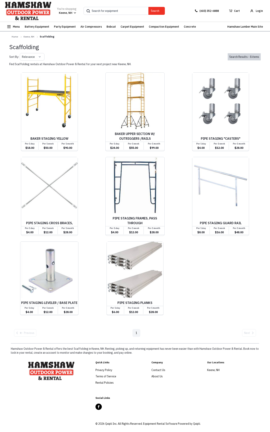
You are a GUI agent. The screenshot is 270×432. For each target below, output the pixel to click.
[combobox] (22, 57)
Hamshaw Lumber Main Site (245, 26)
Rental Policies (104, 382)
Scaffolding (47, 36)
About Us (157, 376)
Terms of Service (105, 376)
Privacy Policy (103, 370)
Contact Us (158, 370)
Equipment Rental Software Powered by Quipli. (172, 423)
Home (15, 36)
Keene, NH (29, 36)
